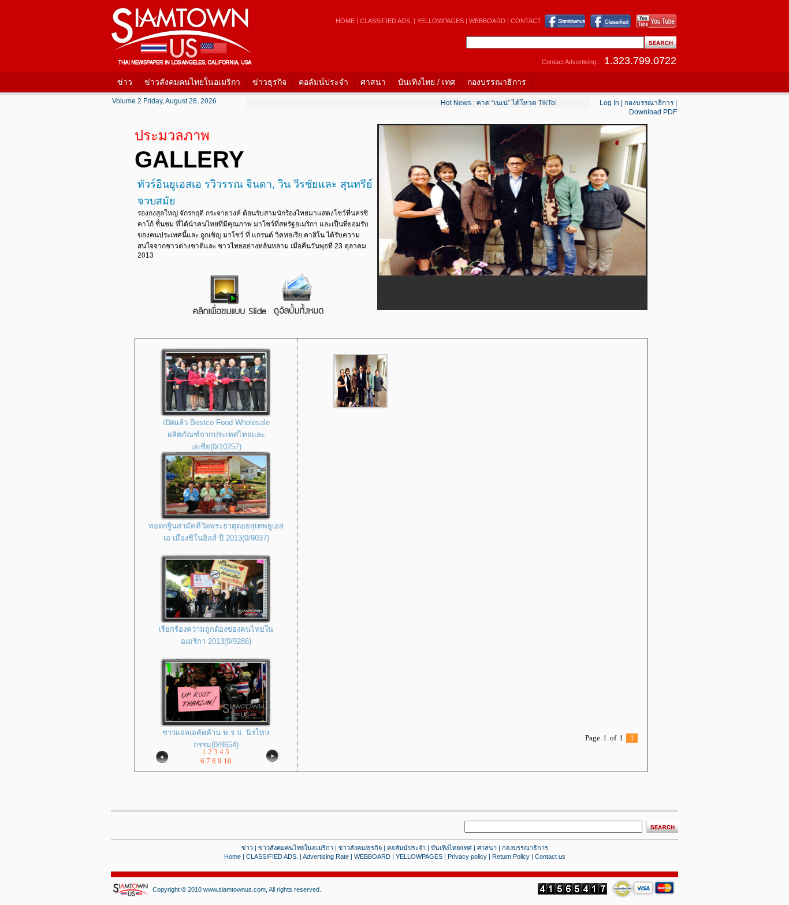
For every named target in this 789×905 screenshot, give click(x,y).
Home (232, 856)
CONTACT (526, 20)
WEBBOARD (487, 20)
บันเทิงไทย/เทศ (451, 847)
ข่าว (124, 82)
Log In (609, 103)
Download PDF (653, 112)
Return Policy (511, 856)
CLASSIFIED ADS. (386, 20)
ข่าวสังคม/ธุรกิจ (360, 847)
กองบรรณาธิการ (496, 82)
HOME (345, 20)
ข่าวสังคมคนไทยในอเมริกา (192, 82)
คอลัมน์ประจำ (323, 82)
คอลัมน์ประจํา (406, 847)
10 (228, 761)
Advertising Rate (326, 856)
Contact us (550, 856)
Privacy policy (467, 856)
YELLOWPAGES (440, 20)
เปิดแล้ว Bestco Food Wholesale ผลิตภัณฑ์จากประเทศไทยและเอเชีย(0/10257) (216, 434)
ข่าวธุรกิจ (269, 82)
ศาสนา (373, 82)
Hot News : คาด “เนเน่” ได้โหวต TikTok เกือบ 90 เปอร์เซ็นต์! (525, 103)
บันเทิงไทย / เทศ (426, 82)
